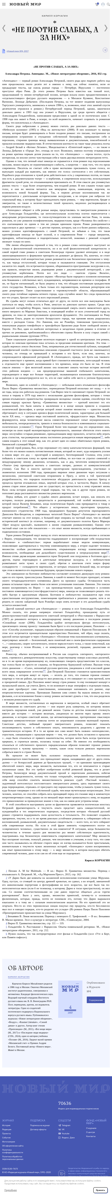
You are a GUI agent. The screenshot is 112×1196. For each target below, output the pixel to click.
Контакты (91, 1136)
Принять (100, 1190)
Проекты (6, 1133)
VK (63, 1129)
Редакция (6, 1129)
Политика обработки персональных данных (12, 1157)
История (6, 1125)
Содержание (96, 1000)
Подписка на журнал (40, 1125)
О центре (90, 1132)
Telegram (66, 1125)
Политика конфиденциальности (12, 1151)
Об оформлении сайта (12, 1145)
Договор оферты (38, 1129)
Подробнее (10, 1190)
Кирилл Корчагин (19, 977)
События (6, 1137)
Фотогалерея (8, 1141)
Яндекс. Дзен (68, 1137)
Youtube (65, 1133)
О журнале (91, 1128)
